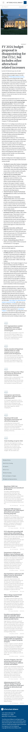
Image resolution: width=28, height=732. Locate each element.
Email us (14, 716)
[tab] (14, 460)
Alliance (22, 7)
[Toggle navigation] (3, 2)
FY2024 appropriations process (16, 76)
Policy (6, 7)
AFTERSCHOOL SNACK (15, 2)
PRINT (24, 44)
